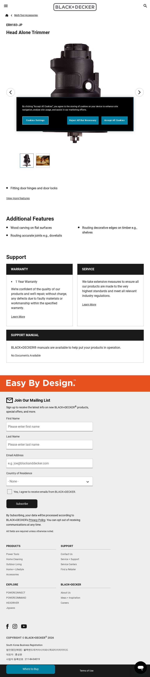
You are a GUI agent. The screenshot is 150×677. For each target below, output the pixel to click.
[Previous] (10, 92)
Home (7, 15)
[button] (7, 626)
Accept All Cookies (114, 120)
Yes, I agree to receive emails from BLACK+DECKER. (45, 491)
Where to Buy (31, 669)
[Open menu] (6, 6)
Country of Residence (19, 473)
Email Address (14, 455)
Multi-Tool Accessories (26, 15)
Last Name (13, 436)
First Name (13, 418)
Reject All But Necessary (82, 120)
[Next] (139, 92)
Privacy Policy (37, 520)
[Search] (145, 6)
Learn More (18, 316)
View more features (18, 198)
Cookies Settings (35, 120)
